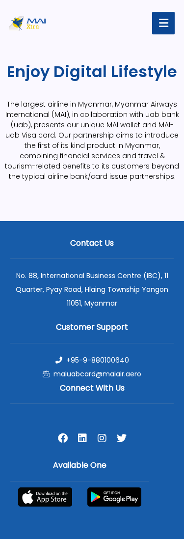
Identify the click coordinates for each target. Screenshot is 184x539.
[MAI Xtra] (27, 23)
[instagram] (102, 438)
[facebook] (63, 438)
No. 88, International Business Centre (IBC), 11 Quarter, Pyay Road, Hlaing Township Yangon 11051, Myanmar (92, 289)
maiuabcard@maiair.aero (97, 374)
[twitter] (121, 438)
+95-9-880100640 (97, 360)
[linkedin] (82, 438)
